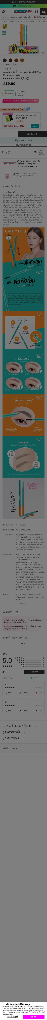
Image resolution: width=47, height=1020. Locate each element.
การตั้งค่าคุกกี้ (12, 1017)
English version (8, 1014)
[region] (23, 1011)
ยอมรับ (33, 1017)
